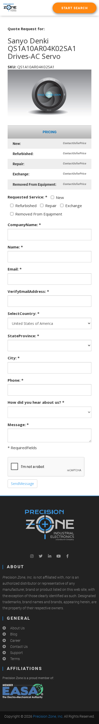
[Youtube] (58, 556)
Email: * (15, 269)
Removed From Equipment (38, 213)
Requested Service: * (27, 196)
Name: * (15, 246)
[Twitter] (40, 556)
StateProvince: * (23, 335)
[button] (74, 8)
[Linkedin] (49, 556)
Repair (51, 205)
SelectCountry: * (23, 313)
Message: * (18, 424)
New (60, 197)
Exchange (73, 205)
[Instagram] (32, 556)
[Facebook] (67, 556)
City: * (14, 357)
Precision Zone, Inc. (48, 716)
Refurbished (26, 205)
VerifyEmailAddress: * (28, 291)
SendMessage (22, 483)
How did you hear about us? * (36, 402)
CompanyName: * (24, 224)
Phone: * (15, 380)
